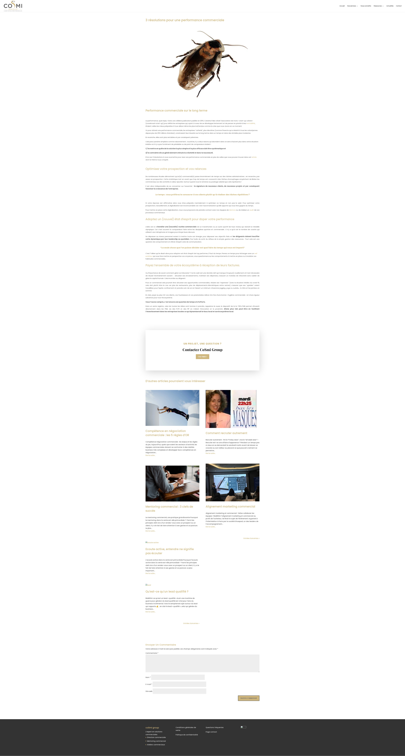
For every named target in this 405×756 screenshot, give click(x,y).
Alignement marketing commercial (230, 506)
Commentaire (152, 653)
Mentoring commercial (156, 741)
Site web (149, 691)
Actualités (389, 6)
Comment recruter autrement (226, 433)
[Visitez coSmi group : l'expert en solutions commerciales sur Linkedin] (238, 728)
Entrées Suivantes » (191, 623)
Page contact (211, 732)
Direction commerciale (156, 737)
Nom (148, 677)
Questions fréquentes (215, 727)
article (254, 157)
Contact (399, 6)
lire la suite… (151, 455)
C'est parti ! (202, 356)
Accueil (342, 6)
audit (252, 210)
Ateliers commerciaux (156, 745)
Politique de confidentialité (187, 735)
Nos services (351, 6)
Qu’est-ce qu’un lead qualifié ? (167, 591)
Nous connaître (366, 6)
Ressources (378, 6)
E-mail (149, 684)
